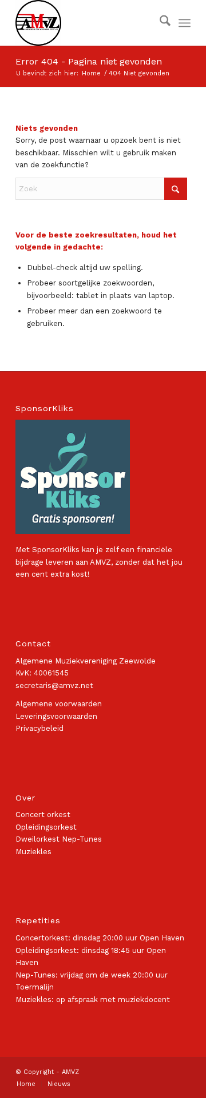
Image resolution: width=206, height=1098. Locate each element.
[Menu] (185, 23)
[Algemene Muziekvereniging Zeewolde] (85, 23)
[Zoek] (159, 23)
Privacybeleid (39, 728)
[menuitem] (159, 23)
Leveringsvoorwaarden (56, 716)
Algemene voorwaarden (58, 703)
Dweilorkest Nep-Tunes (58, 839)
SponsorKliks (56, 549)
